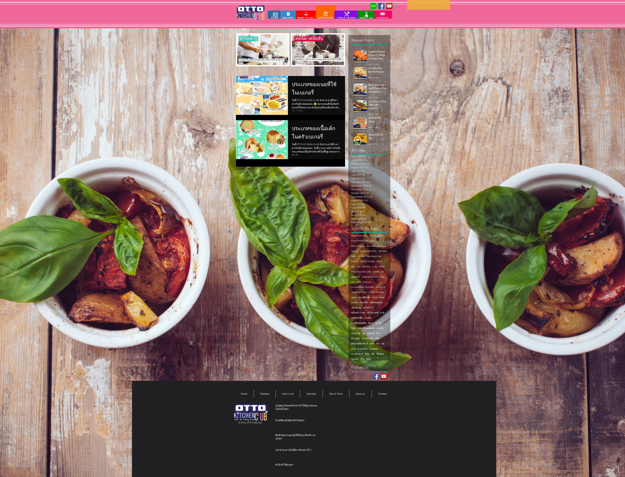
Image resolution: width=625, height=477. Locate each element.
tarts (359, 282)
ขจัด (353, 328)
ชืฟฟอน (380, 354)
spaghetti (355, 277)
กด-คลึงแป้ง (364, 297)
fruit (359, 266)
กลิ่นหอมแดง (376, 302)
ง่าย (378, 343)
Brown (372, 236)
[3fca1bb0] (373, 6)
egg (353, 266)
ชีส (373, 354)
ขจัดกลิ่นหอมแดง (366, 328)
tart (353, 282)
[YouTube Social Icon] (389, 6)
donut (379, 261)
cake (353, 256)
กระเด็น (364, 302)
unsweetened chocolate (362, 287)
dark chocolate (368, 261)
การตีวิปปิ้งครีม (358, 323)
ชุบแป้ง (354, 359)
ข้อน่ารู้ (370, 333)
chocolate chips (374, 256)
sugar (382, 277)
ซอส (368, 359)
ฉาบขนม (373, 349)
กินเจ (370, 323)
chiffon (361, 256)
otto (369, 271)
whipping (380, 287)
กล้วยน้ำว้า (368, 307)
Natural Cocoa (358, 246)
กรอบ (381, 297)
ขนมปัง (380, 328)
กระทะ (354, 302)
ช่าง (362, 359)
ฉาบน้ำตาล (357, 354)
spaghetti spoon (369, 277)
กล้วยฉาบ (356, 307)
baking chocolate (368, 251)
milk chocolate (358, 271)
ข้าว (378, 333)
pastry (376, 271)
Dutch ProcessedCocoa (362, 241)
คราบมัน (355, 338)
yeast (353, 297)
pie (382, 271)
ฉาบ (353, 349)
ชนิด (367, 354)
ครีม (377, 338)
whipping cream (359, 292)
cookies (355, 261)
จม (383, 343)
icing (374, 266)
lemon (382, 266)
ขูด (363, 333)
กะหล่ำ (368, 318)
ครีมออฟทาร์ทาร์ (359, 343)
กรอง (374, 297)
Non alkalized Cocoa (376, 246)
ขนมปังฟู (355, 333)
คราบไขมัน (367, 338)
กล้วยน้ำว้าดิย (358, 312)
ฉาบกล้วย (362, 349)
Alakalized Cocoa (359, 236)
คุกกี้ (372, 343)
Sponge (354, 251)
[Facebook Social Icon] (381, 6)
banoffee (383, 251)
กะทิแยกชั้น (357, 318)
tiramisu (367, 282)
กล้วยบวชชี (372, 312)
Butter (381, 236)
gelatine (366, 266)
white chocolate (376, 292)
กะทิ (382, 312)
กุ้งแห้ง (378, 323)
